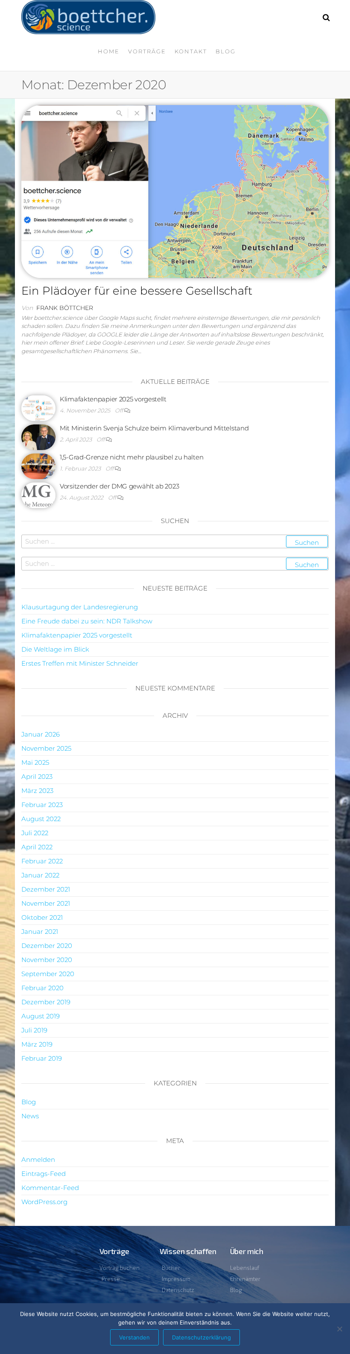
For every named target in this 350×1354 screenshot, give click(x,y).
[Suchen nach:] (175, 541)
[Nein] (339, 1329)
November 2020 (46, 960)
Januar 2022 (40, 875)
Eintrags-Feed (43, 1174)
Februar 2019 (41, 1058)
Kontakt (191, 51)
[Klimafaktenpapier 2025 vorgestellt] (38, 408)
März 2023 (37, 791)
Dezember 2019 (45, 1002)
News (30, 1116)
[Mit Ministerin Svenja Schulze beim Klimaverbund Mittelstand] (38, 437)
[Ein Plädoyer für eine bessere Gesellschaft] (175, 191)
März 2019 (36, 1044)
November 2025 (46, 748)
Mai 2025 (35, 762)
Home (109, 51)
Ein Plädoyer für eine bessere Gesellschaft (136, 291)
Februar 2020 (42, 988)
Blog (226, 51)
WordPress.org (44, 1202)
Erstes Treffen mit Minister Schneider (79, 663)
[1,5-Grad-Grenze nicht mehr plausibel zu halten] (38, 466)
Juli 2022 (34, 833)
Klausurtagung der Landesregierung (79, 607)
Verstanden (134, 1337)
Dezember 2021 (45, 889)
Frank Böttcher (64, 308)
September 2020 (47, 974)
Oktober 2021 (42, 917)
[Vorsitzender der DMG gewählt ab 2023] (38, 495)
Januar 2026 (40, 734)
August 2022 (41, 819)
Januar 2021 (39, 931)
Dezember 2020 (46, 946)
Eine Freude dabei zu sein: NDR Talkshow (86, 621)
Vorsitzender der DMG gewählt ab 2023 (119, 486)
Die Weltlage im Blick (55, 649)
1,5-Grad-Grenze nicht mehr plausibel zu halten (131, 457)
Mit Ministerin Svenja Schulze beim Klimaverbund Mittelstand (154, 428)
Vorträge (147, 51)
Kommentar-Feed (50, 1188)
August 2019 (40, 1016)
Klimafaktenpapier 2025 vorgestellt (113, 399)
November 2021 (45, 903)
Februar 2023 (42, 805)
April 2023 (36, 776)
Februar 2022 (42, 861)
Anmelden (38, 1159)
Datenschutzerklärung (201, 1337)
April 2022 (36, 847)
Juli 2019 (34, 1030)
